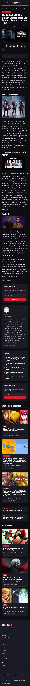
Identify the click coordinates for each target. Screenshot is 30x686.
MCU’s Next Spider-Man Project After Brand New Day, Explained (13, 549)
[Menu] (3, 2)
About (3, 653)
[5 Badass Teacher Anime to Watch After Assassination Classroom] (15, 417)
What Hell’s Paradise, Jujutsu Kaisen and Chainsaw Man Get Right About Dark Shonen (15, 359)
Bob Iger (10, 468)
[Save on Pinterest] (6, 46)
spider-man (6, 554)
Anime (5, 426)
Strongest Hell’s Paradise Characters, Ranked (15, 368)
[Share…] (3, 49)
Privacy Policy (22, 680)
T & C (3, 680)
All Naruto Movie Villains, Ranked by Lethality (14, 373)
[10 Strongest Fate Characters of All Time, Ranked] (15, 595)
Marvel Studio (12, 500)
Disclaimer (16, 677)
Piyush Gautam (6, 433)
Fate (17, 435)
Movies (3, 640)
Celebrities (4, 635)
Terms (3, 667)
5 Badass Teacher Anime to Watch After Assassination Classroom (14, 430)
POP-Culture (6, 456)
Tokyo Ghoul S (14, 584)
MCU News (6, 488)
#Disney (5, 468)
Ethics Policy (9, 680)
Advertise (4, 658)
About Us (10, 677)
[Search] (26, 2)
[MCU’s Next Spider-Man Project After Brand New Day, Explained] (15, 536)
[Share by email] (21, 46)
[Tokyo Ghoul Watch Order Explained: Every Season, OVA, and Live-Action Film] (15, 565)
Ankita (4, 465)
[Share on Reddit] (17, 46)
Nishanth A (5, 552)
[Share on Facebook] (14, 46)
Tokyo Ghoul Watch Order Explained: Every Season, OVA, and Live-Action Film (15, 578)
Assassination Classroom (9, 435)
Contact (4, 656)
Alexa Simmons (5, 26)
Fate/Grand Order (10, 613)
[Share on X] (10, 46)
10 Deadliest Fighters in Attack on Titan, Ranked (15, 377)
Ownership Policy (6, 683)
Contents (7, 56)
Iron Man (5, 500)
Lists (3, 647)
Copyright (15, 680)
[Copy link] (25, 46)
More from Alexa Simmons (10, 345)
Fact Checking (23, 677)
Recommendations (10, 8)
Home (3, 8)
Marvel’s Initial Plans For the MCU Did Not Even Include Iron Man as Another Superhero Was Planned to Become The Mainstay (14, 493)
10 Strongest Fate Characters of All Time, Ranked (15, 364)
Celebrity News (6, 637)
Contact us (4, 677)
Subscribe (15, 299)
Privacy (4, 665)
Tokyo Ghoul (6, 584)
